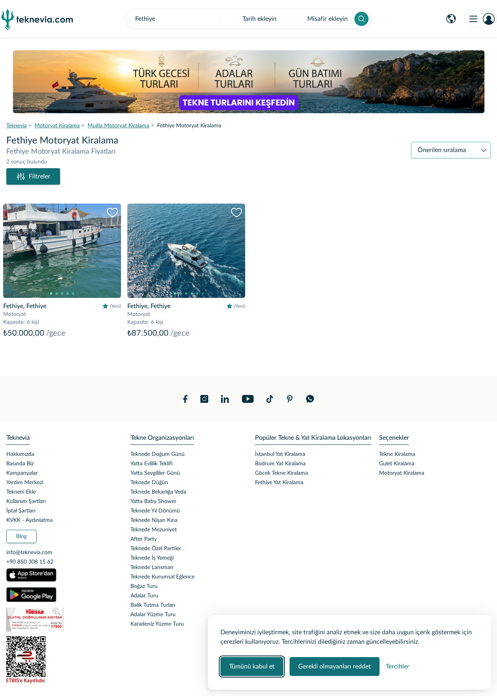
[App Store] (31, 575)
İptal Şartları (20, 511)
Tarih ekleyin (259, 19)
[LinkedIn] (225, 399)
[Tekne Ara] (361, 19)
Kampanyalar (22, 473)
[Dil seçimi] (451, 19)
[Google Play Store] (31, 594)
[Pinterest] (289, 399)
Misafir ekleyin (327, 19)
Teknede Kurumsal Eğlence (162, 577)
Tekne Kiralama (397, 454)
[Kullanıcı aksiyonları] (480, 19)
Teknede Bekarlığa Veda (158, 492)
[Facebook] (185, 399)
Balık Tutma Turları (152, 605)
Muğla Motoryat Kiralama (118, 126)
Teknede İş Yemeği (152, 558)
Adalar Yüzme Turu (153, 614)
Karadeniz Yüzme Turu (157, 624)
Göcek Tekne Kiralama (281, 473)
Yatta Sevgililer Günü (155, 473)
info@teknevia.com (29, 552)
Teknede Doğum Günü (157, 454)
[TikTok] (269, 399)
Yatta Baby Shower (153, 501)
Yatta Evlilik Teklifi (151, 463)
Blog (21, 536)
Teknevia (16, 126)
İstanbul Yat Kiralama (280, 454)
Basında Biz (20, 463)
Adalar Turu (144, 596)
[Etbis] (62, 659)
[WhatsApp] (310, 399)
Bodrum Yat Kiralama (280, 463)
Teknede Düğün (149, 482)
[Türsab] (62, 620)
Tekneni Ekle (21, 492)
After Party (143, 539)
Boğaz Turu (144, 586)
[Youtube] (248, 399)
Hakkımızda (20, 454)
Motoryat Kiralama (57, 126)
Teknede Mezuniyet (153, 530)
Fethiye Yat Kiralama (279, 482)
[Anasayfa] (37, 19)
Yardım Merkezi (24, 482)
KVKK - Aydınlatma (29, 520)
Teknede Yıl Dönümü (155, 511)
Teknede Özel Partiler (155, 548)
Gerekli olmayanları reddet (334, 666)
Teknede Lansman (151, 567)
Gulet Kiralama (396, 463)
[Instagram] (204, 399)
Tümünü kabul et (252, 666)
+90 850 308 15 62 (29, 562)
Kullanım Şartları (26, 501)
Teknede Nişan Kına (154, 520)
